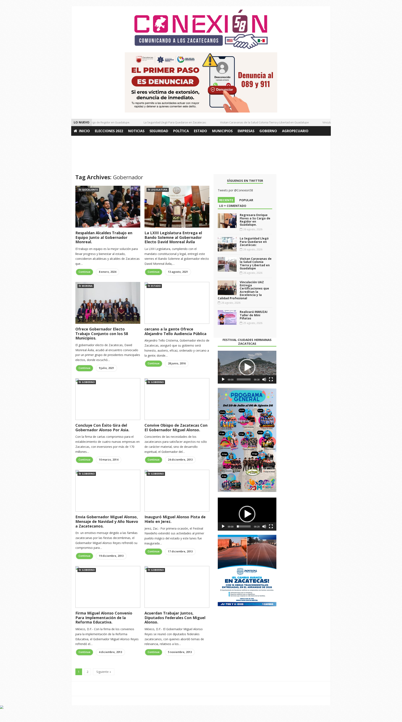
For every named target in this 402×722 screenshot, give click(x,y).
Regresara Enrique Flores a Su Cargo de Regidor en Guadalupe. (255, 220)
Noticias (136, 131)
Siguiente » (103, 672)
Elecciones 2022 (109, 131)
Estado (200, 131)
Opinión (81, 140)
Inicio (84, 131)
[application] (247, 367)
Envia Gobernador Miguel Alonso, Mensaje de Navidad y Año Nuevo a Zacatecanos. (106, 521)
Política (181, 131)
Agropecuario (295, 131)
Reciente (226, 200)
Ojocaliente (90, 189)
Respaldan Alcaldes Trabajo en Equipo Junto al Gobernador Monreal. (103, 237)
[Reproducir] (223, 379)
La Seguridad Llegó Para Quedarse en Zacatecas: (167, 122)
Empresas (246, 131)
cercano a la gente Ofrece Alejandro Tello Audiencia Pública (175, 331)
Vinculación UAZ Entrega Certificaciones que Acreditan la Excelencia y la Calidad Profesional (243, 290)
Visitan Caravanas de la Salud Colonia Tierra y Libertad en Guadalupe (256, 122)
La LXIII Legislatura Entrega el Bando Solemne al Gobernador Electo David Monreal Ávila (173, 237)
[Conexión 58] (201, 29)
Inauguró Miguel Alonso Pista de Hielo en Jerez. (175, 519)
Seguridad (158, 131)
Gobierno (268, 131)
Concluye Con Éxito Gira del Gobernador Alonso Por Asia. (102, 427)
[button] (247, 367)
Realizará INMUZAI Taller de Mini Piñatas (253, 315)
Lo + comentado (232, 206)
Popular (246, 200)
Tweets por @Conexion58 (235, 190)
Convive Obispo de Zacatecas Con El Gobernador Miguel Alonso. (175, 427)
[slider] (244, 379)
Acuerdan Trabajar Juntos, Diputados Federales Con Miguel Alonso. (174, 618)
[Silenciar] (264, 379)
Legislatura (159, 189)
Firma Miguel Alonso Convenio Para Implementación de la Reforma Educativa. (103, 618)
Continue (84, 272)
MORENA (87, 285)
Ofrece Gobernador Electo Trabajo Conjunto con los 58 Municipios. (101, 333)
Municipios (222, 131)
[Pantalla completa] (271, 379)
